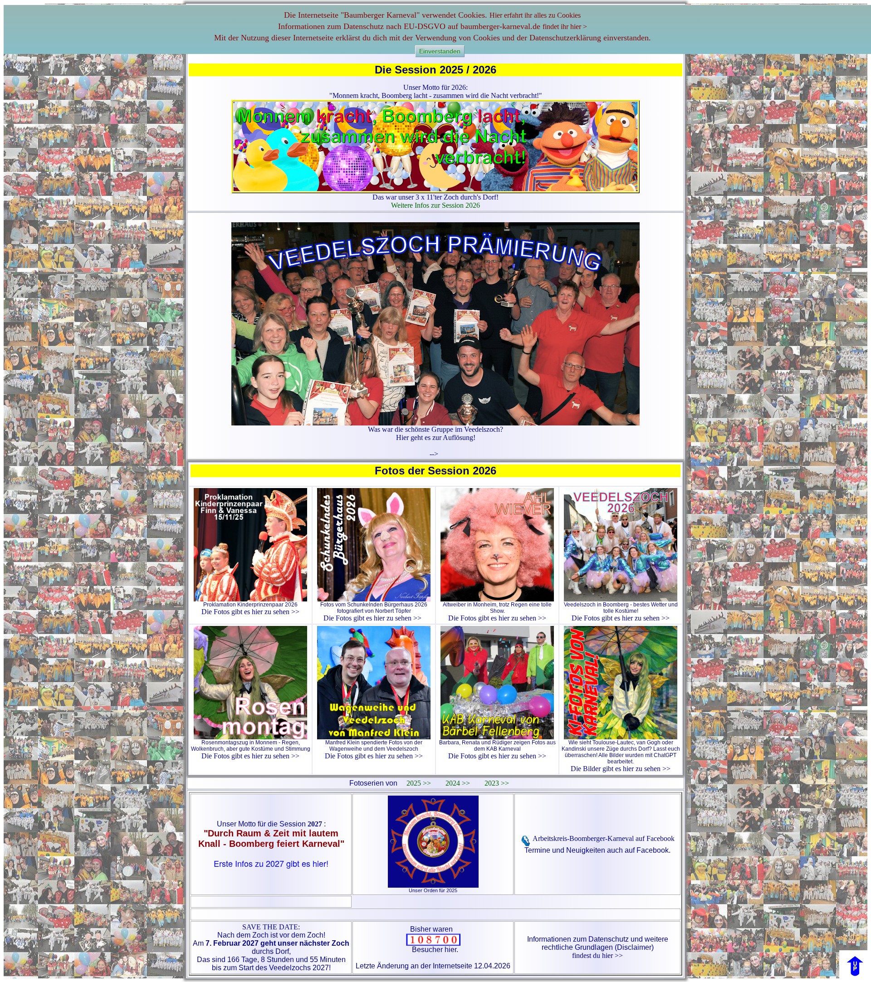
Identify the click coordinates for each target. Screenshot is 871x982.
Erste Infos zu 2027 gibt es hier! (271, 863)
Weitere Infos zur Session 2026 (435, 205)
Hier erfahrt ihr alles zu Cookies (535, 15)
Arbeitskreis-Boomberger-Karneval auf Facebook (603, 838)
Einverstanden (439, 51)
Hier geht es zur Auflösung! (435, 437)
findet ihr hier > (565, 26)
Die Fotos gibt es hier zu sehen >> (250, 612)
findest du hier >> (597, 955)
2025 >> (418, 783)
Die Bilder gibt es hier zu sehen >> (620, 768)
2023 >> (496, 783)
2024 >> (457, 783)
